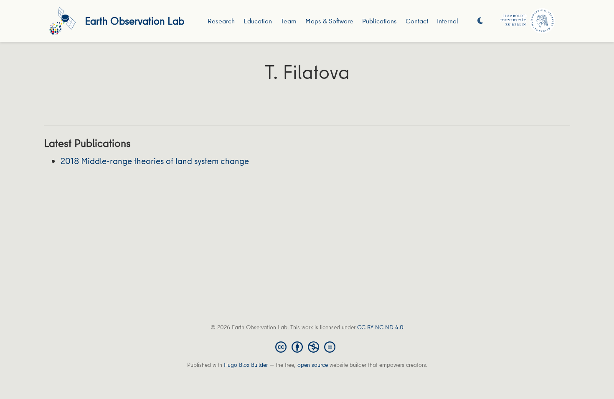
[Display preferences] (480, 21)
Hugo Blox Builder (246, 365)
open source (312, 365)
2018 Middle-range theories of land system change (155, 161)
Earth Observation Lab (134, 20)
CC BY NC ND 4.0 (380, 327)
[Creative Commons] (307, 346)
